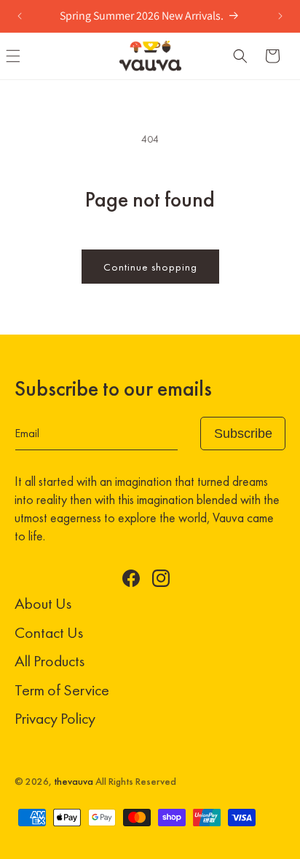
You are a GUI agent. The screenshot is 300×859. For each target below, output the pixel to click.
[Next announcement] (280, 16)
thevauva (73, 781)
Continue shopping (150, 266)
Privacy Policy (55, 718)
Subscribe (243, 433)
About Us (43, 603)
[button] (240, 56)
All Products (49, 661)
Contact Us (49, 632)
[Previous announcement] (20, 16)
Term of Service (62, 690)
